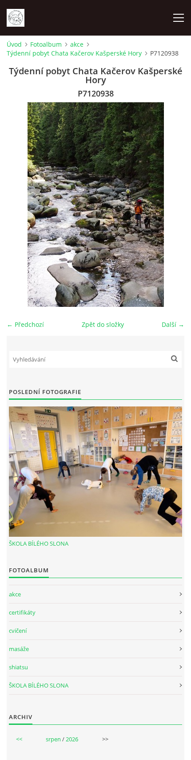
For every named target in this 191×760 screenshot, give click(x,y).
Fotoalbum (46, 44)
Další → (173, 324)
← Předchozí (25, 324)
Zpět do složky (103, 324)
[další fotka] (170, 204)
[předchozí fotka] (21, 204)
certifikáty (22, 612)
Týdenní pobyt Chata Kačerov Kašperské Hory (74, 53)
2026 (72, 739)
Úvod (14, 44)
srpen (53, 739)
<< (19, 739)
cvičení (18, 631)
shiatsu (18, 667)
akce (77, 44)
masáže (19, 649)
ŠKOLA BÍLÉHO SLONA (38, 543)
